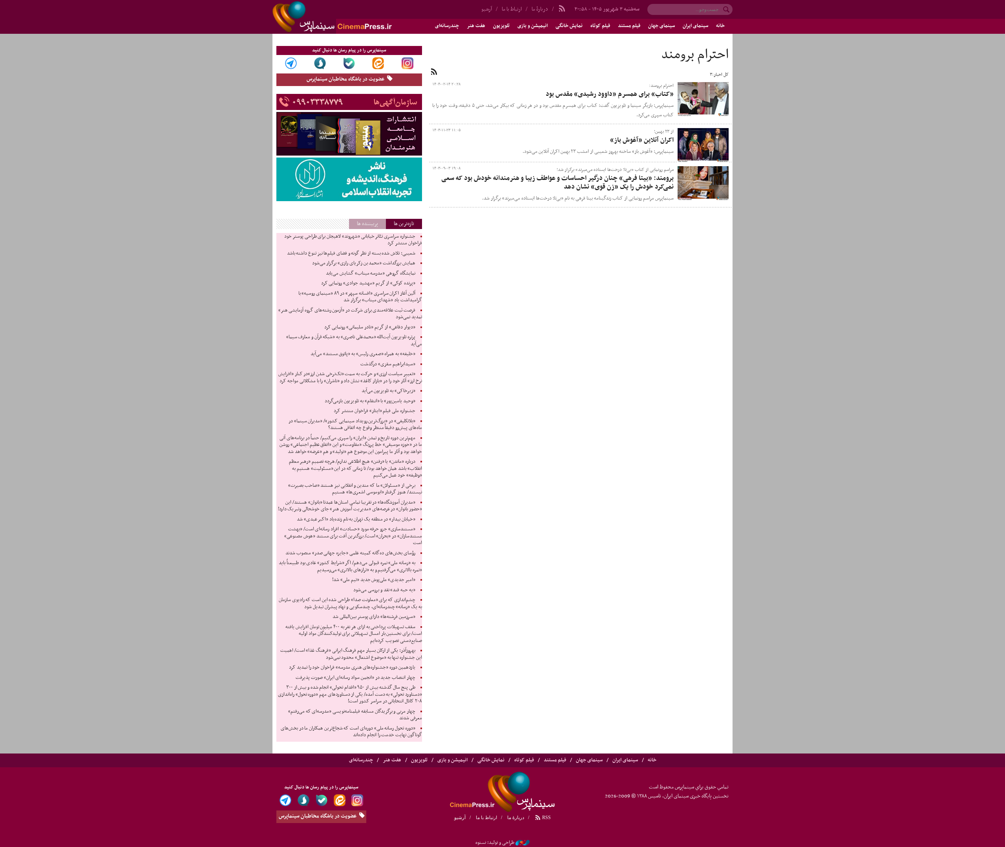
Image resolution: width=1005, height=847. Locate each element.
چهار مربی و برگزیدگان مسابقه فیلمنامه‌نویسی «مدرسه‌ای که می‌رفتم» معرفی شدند (355, 715)
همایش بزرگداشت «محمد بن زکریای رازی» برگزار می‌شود (363, 263)
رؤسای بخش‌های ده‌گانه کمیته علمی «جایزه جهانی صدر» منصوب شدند (350, 553)
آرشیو (486, 9)
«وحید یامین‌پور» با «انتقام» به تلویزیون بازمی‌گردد (370, 401)
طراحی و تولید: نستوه (494, 842)
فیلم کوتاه (600, 26)
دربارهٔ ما (540, 9)
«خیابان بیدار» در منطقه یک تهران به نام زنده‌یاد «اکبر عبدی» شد (356, 519)
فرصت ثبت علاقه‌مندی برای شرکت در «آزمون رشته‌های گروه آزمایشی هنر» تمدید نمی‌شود (350, 314)
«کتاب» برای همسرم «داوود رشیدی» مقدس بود (610, 94)
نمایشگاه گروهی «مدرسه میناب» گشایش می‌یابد (370, 273)
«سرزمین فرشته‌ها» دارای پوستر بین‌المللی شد (374, 616)
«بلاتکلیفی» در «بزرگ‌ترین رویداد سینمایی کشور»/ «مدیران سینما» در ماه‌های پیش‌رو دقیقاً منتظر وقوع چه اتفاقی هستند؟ (355, 425)
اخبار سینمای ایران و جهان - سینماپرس (350, 17)
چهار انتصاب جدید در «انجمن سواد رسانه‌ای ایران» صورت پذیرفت (355, 677)
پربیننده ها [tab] (367, 223)
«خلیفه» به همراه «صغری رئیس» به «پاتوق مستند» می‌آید (363, 354)
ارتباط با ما (512, 9)
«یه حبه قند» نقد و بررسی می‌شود (384, 590)
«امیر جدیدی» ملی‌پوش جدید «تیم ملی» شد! (373, 580)
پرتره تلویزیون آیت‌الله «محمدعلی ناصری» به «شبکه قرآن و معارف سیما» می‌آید (354, 340)
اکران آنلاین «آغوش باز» (642, 140)
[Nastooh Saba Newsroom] (522, 842)
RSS (546, 817)
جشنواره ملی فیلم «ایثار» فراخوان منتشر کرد (374, 411)
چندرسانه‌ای (447, 26)
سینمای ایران (695, 26)
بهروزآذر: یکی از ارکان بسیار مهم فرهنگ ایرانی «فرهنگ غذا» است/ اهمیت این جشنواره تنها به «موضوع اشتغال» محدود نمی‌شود (351, 654)
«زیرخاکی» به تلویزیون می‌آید (388, 391)
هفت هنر (476, 26)
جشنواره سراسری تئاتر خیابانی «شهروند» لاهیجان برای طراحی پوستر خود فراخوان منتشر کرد (353, 240)
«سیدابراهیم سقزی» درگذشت (387, 364)
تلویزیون (501, 26)
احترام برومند (695, 55)
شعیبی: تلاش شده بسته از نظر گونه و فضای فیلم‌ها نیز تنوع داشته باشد (351, 253)
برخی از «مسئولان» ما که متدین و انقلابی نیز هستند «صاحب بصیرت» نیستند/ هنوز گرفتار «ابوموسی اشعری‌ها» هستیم (355, 489)
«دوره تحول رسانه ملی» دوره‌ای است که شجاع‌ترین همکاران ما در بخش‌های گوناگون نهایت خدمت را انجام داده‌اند (351, 732)
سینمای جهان (661, 26)
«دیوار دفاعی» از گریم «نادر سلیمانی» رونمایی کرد (369, 327)
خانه (720, 26)
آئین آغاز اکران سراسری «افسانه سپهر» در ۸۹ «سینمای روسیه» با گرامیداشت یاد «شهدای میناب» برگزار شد (360, 297)
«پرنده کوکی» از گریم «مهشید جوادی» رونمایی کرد (368, 283)
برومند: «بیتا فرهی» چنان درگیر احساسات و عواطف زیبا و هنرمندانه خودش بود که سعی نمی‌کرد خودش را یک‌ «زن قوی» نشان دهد (557, 182)
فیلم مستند (629, 26)
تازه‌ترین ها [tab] (404, 223)
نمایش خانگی (569, 26)
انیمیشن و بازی (532, 26)
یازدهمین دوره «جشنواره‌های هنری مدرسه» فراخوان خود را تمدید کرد (352, 667)
